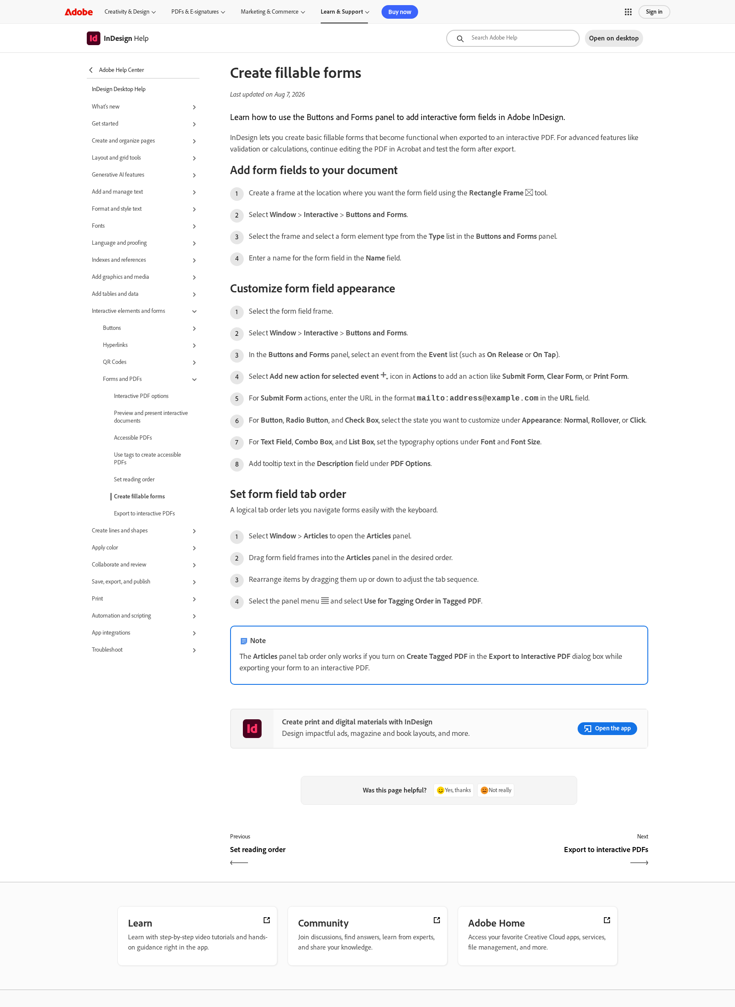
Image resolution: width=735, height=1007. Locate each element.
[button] (628, 12)
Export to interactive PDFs (144, 513)
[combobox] (513, 38)
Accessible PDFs (133, 437)
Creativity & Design (127, 11)
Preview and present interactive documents (151, 416)
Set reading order (134, 479)
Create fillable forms (139, 496)
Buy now (399, 12)
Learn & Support (342, 11)
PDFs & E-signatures (195, 11)
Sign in (654, 11)
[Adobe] (78, 11)
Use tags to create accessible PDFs (147, 458)
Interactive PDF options (141, 396)
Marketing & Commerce (270, 11)
